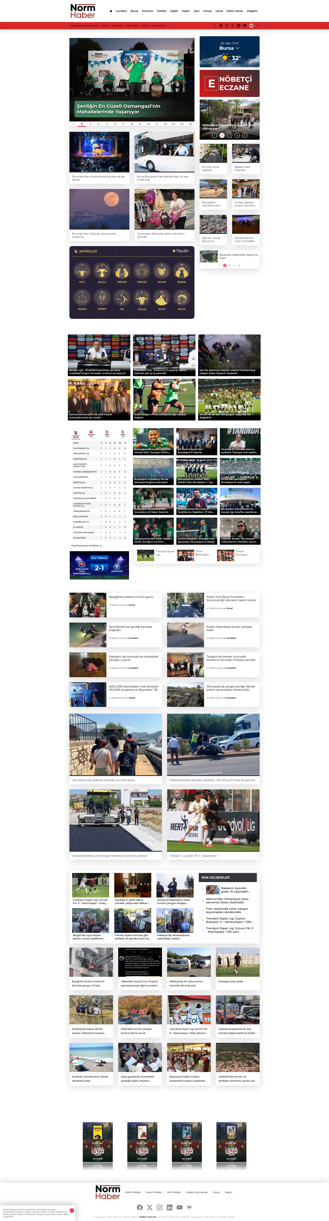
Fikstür (144, 25)
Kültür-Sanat (235, 11)
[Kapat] (72, 1210)
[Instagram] (159, 1207)
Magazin (252, 11)
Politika (161, 11)
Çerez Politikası (154, 1192)
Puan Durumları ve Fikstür (86, 545)
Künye (216, 1192)
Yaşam (186, 11)
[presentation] (79, 1145)
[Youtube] (179, 1207)
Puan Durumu (158, 25)
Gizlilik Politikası (133, 1192)
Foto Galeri (117, 25)
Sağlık (174, 11)
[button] (73, 124)
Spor (197, 11)
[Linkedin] (169, 1207)
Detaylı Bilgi (98, 1169)
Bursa (134, 11)
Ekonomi (147, 11)
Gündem (121, 11)
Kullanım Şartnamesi (197, 1192)
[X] (150, 1207)
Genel (219, 11)
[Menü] (258, 26)
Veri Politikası (174, 1192)
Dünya (207, 11)
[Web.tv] (251, 25)
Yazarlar (105, 25)
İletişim (228, 1192)
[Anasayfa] (111, 11)
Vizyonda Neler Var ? (101, 1107)
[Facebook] (140, 1207)
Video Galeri (132, 25)
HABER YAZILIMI (147, 1217)
